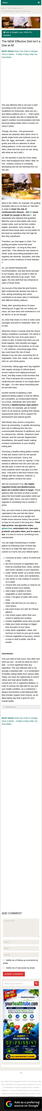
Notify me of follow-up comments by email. (20, 961)
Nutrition (7, 35)
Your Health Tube (7, 1081)
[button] (21, 1104)
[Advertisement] (21, 80)
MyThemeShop (28, 1096)
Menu (5, 2)
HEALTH (28, 32)
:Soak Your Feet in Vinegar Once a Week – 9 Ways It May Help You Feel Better (20, 54)
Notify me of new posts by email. (20, 968)
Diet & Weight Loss (14, 32)
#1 (31, 212)
